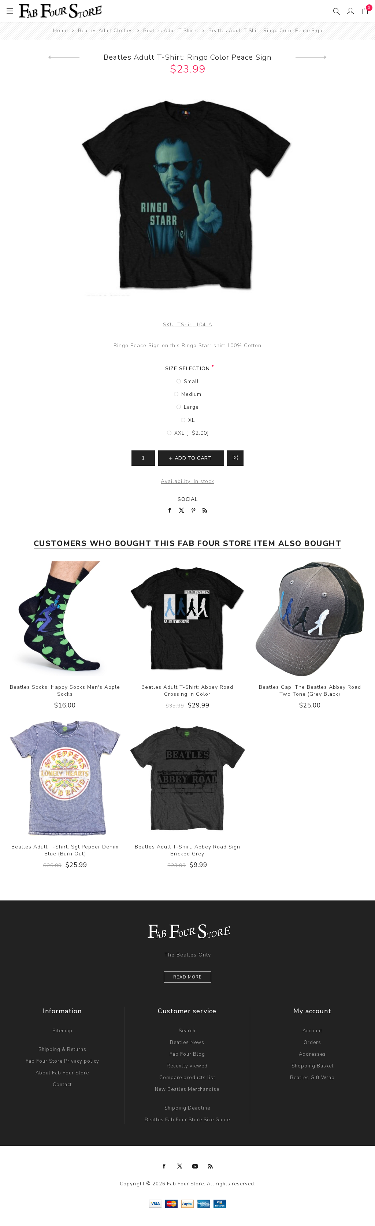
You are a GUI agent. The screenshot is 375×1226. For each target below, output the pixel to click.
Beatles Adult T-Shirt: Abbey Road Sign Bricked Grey (187, 850)
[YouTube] (195, 1166)
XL (191, 420)
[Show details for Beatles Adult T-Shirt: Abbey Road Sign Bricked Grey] (187, 778)
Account (312, 1031)
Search (187, 1031)
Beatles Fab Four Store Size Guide (187, 1120)
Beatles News (187, 1042)
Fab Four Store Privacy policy (62, 1061)
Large (191, 407)
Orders (312, 1042)
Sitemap (62, 1031)
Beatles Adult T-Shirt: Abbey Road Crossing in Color (187, 691)
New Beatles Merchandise (187, 1089)
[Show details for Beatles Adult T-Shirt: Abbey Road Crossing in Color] (187, 619)
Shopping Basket (313, 1066)
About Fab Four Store (62, 1073)
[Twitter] (180, 1166)
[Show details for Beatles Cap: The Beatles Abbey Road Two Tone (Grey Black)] (310, 619)
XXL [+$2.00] (191, 433)
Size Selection (187, 368)
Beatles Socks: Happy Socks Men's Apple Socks (65, 691)
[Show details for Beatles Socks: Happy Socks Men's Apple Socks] (65, 619)
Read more (187, 977)
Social (188, 499)
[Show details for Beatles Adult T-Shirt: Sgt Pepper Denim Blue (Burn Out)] (65, 778)
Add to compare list (235, 458)
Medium (191, 394)
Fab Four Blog (187, 1054)
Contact (62, 1084)
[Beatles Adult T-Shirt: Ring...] (311, 57)
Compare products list (187, 1077)
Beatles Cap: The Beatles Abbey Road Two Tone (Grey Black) (310, 691)
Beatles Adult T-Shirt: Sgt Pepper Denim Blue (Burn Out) (65, 850)
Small (191, 381)
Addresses (312, 1054)
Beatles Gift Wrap (312, 1077)
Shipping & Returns (62, 1049)
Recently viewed (187, 1066)
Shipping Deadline (187, 1108)
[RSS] (210, 1166)
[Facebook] (164, 1166)
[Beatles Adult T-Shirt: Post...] (63, 57)
